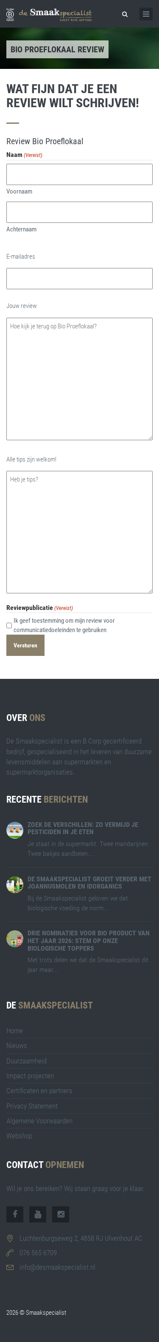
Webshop (19, 1135)
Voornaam (19, 191)
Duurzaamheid (26, 1061)
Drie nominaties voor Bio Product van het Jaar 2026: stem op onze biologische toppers (89, 940)
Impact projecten (30, 1075)
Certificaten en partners (39, 1090)
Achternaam (21, 229)
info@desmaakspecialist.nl (57, 1267)
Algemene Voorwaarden (39, 1121)
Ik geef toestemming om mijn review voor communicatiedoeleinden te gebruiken (64, 625)
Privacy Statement (32, 1106)
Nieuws (16, 1045)
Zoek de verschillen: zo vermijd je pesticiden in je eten (83, 828)
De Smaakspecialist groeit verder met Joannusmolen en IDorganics (89, 883)
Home (14, 1030)
